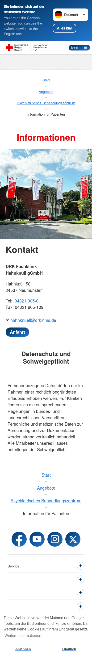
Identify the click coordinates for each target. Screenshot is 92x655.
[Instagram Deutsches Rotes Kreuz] (55, 539)
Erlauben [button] (69, 649)
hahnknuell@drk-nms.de (33, 320)
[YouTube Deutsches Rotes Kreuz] (37, 539)
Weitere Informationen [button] (22, 636)
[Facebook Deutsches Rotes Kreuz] (19, 539)
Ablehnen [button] (23, 649)
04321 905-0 (25, 301)
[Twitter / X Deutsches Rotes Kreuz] (72, 539)
